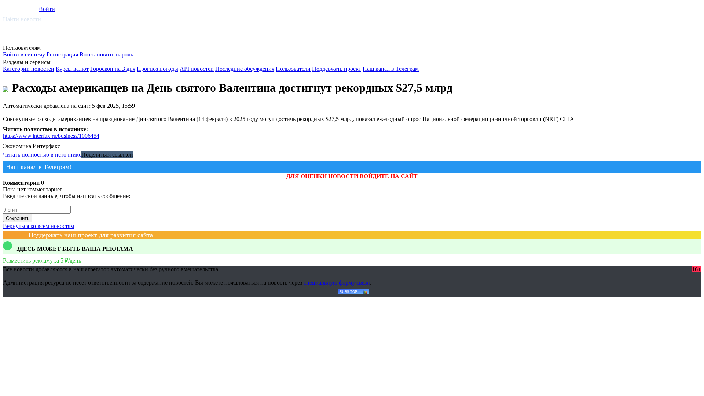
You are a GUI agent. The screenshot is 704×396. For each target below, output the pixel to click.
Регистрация (62, 54)
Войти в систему (24, 54)
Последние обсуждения (244, 69)
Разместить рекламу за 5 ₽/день (42, 260)
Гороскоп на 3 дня (112, 69)
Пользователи (293, 69)
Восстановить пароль (106, 54)
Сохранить (17, 218)
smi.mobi (31, 8)
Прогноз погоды (157, 69)
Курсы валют (72, 69)
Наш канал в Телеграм (391, 69)
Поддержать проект (336, 69)
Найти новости (22, 19)
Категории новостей (28, 69)
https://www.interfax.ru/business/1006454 (51, 136)
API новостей (197, 69)
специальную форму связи (337, 282)
